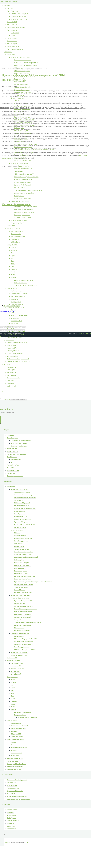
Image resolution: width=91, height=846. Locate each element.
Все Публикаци (6, 69)
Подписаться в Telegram (11, 306)
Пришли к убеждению (28, 69)
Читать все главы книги (16, 204)
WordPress (87, 333)
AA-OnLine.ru (6, 409)
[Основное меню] (0, 420)
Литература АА (16, 69)
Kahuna (79, 333)
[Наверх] (0, 336)
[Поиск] (4, 834)
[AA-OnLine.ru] (45, 490)
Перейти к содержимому (8, 1)
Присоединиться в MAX (7, 312)
